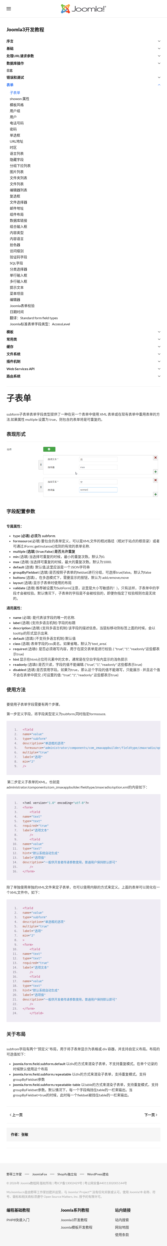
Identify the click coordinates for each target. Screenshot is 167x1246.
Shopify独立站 (67, 1174)
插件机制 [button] (13, 361)
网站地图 (122, 1227)
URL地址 (16, 141)
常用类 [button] (12, 339)
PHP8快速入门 (18, 1220)
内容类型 (17, 232)
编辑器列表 (18, 190)
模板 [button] (10, 332)
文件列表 (17, 184)
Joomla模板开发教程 (76, 1227)
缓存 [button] (10, 346)
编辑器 (15, 299)
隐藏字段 (17, 159)
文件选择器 (18, 202)
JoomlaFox (39, 1174)
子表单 (15, 92)
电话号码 (17, 123)
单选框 (15, 135)
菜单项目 (17, 293)
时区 (13, 147)
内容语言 (17, 239)
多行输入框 (18, 281)
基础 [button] (10, 48)
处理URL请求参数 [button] (20, 56)
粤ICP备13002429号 (68, 1183)
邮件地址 (17, 208)
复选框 (15, 196)
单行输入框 (18, 275)
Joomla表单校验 (22, 306)
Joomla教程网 (29, 1183)
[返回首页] (83, 8)
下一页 (149, 1115)
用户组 (15, 111)
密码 (13, 129)
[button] (9, 8)
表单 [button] (10, 85)
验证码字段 (18, 257)
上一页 (17, 1115)
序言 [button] (10, 41)
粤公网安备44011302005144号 (105, 1183)
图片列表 (17, 172)
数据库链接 (18, 220)
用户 (13, 117)
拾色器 (15, 245)
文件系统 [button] (13, 354)
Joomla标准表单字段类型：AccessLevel (40, 324)
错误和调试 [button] (15, 77)
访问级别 (17, 251)
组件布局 (17, 214)
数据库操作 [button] (15, 63)
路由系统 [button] (13, 376)
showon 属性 (19, 99)
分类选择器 (18, 269)
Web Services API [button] (21, 369)
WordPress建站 (98, 1174)
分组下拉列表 (20, 166)
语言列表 (17, 153)
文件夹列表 (18, 178)
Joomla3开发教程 (25, 29)
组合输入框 (18, 226)
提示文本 (17, 287)
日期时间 (17, 312)
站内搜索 (122, 1220)
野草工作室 (14, 1174)
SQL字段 (16, 263)
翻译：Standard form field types (34, 318)
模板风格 (17, 105)
